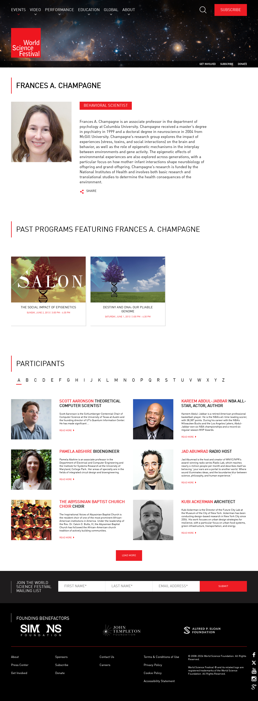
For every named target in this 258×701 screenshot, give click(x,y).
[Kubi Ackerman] (153, 520)
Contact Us (107, 657)
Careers (105, 665)
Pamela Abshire (89, 452)
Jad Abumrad (206, 452)
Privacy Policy (153, 665)
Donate (60, 673)
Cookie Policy (153, 673)
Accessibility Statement (159, 681)
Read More (65, 431)
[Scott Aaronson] (31, 419)
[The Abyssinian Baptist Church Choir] (31, 520)
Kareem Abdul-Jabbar (213, 403)
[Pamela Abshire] (31, 469)
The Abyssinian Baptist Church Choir (92, 504)
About (15, 657)
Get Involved (19, 673)
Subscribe (231, 10)
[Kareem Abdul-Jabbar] (153, 419)
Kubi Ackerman (208, 502)
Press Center (19, 665)
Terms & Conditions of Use (161, 657)
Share (91, 191)
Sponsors (61, 657)
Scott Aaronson (90, 403)
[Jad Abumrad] (153, 469)
